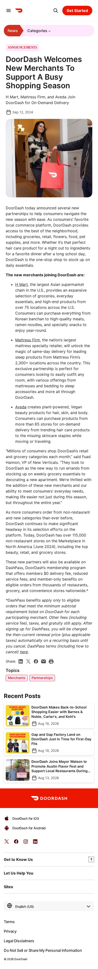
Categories (37, 30)
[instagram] (26, 843)
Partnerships (42, 678)
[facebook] (36, 661)
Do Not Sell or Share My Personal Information (43, 950)
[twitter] (7, 843)
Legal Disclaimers (19, 940)
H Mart (21, 284)
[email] (43, 661)
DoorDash (20, 959)
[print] (51, 661)
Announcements (22, 47)
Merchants (16, 678)
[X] (28, 661)
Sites (8, 886)
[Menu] (8, 10)
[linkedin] (21, 661)
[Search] (56, 10)
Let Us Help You (18, 873)
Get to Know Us (18, 859)
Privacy (10, 931)
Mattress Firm (27, 340)
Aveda (20, 406)
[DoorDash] (18, 10)
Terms (9, 921)
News (13, 30)
